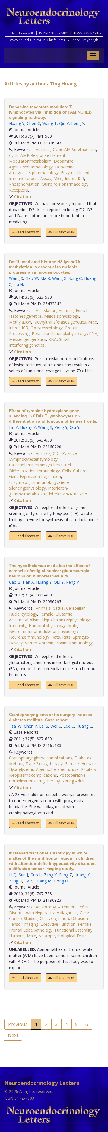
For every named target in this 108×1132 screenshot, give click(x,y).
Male (72, 625)
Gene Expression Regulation (35, 476)
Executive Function (58, 924)
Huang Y (16, 123)
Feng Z (65, 875)
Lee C (68, 726)
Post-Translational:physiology (59, 333)
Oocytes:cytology (47, 327)
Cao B (14, 582)
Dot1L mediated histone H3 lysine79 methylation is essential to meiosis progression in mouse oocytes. (44, 266)
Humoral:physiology (47, 625)
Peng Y (77, 123)
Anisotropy (46, 907)
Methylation (20, 322)
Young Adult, (74, 781)
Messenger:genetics (27, 339)
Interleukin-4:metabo (68, 494)
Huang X (82, 875)
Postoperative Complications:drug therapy (47, 778)
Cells (66, 470)
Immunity (17, 625)
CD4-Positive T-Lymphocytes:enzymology (45, 456)
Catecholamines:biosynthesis (36, 465)
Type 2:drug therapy (44, 763)
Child (44, 918)
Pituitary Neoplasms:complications (52, 772)
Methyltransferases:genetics (59, 322)
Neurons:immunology (29, 637)
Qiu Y (64, 123)
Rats (56, 637)
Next (13, 1035)
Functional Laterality (73, 930)
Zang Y (50, 875)
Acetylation (46, 310)
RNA (93, 333)
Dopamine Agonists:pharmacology (41, 164)
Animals (43, 149)
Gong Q (61, 881)
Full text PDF (63, 232)
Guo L (35, 875)
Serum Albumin (39, 643)
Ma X (45, 278)
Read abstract (26, 232)
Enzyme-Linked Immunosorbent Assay (49, 175)
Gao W (31, 278)
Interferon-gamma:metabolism (38, 491)
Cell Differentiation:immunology (40, 467)
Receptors (18, 190)
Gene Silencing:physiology (39, 485)
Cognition (60, 918)
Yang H (15, 881)
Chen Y (30, 726)
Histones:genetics (25, 316)
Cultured (81, 470)
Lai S (43, 726)
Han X (28, 582)
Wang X (16, 278)
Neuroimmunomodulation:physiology (43, 631)
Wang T (49, 123)
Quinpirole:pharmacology (65, 184)
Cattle (58, 608)
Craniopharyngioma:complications (40, 758)
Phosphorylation (24, 184)
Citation (22, 196)
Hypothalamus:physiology (66, 619)
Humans (89, 763)
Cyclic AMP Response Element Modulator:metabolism (37, 158)
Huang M (43, 881)
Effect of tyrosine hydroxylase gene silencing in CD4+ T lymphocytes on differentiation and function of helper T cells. (53, 415)
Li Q (12, 875)
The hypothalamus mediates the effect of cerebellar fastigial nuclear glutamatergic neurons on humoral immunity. (49, 570)
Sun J (23, 875)
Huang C (84, 726)
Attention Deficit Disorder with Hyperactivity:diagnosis (49, 909)
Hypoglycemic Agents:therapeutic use (44, 769)
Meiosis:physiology (61, 316)
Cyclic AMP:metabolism (74, 149)
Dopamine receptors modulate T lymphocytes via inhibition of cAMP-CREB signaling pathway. (50, 112)
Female (83, 310)
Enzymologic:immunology (33, 482)
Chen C (33, 123)
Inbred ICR (74, 178)
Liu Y (13, 427)
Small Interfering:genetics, (39, 342)
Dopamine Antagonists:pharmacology (42, 169)
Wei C (55, 726)
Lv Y (28, 881)
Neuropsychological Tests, (63, 935)
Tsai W (15, 726)
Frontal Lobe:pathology (30, 930)
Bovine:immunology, (75, 643)
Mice (58, 178)
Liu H (18, 284)
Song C (75, 278)
